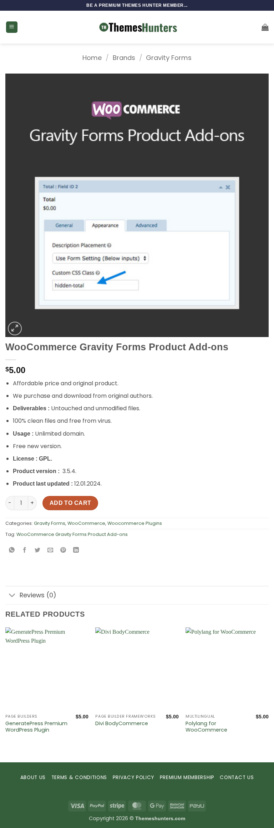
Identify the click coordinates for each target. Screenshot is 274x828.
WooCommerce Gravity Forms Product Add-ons (72, 534)
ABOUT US (33, 777)
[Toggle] (12, 596)
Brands (124, 57)
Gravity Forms (169, 57)
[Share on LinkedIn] (76, 550)
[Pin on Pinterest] (63, 550)
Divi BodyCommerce (121, 723)
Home (92, 57)
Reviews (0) (38, 595)
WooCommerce (86, 523)
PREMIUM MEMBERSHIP (187, 777)
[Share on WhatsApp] (12, 550)
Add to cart (70, 503)
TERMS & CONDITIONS (79, 777)
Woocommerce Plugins (134, 523)
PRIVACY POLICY (133, 777)
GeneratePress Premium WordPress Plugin (36, 726)
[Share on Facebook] (25, 550)
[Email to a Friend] (50, 550)
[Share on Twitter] (38, 550)
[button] (11, 27)
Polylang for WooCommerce (206, 726)
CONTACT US (237, 777)
